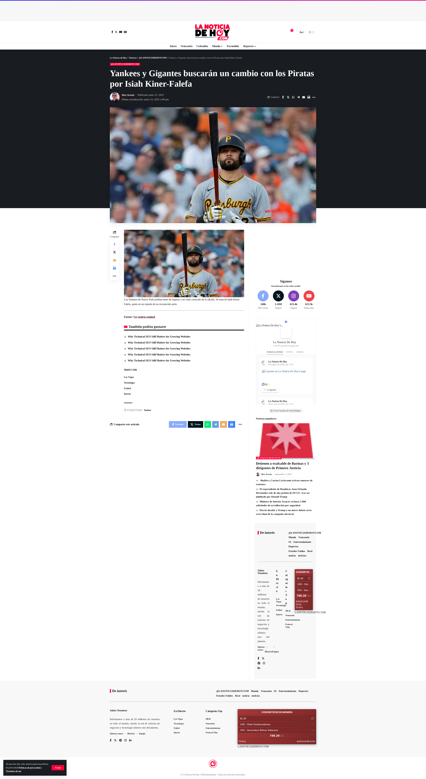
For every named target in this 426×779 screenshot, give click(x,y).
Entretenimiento (302, 542)
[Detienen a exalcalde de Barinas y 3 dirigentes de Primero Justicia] (286, 441)
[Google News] (125, 32)
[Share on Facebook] (283, 97)
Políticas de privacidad (30, 768)
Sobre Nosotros (263, 572)
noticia (292, 555)
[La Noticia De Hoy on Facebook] (286, 332)
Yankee (147, 410)
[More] (314, 97)
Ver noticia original (144, 317)
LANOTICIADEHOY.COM (310, 612)
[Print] (308, 97)
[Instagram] (293, 300)
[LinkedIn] (259, 668)
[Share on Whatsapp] (293, 97)
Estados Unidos (297, 551)
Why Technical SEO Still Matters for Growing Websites (159, 336)
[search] (295, 32)
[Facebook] (112, 32)
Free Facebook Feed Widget (287, 411)
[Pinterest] (259, 663)
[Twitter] (116, 32)
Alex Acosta (127, 95)
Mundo (292, 537)
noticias (302, 555)
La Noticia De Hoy (284, 342)
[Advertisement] (213, 9)
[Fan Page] (286, 322)
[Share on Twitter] (288, 97)
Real (309, 551)
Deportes (293, 546)
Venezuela (303, 537)
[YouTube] (120, 32)
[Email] (303, 97)
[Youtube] (309, 300)
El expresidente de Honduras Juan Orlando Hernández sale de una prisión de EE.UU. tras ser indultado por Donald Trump (283, 493)
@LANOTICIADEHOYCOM (125, 64)
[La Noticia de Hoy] (213, 32)
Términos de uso (13, 771)
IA (290, 542)
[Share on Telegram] (298, 97)
